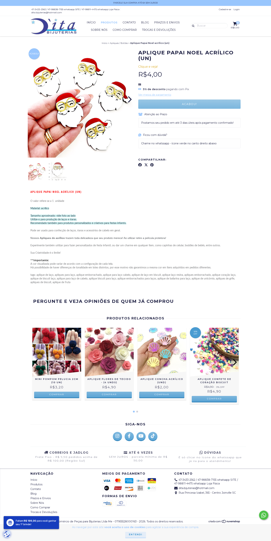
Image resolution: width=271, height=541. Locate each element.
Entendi (135, 534)
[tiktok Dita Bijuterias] (152, 436)
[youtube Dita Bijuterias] (141, 436)
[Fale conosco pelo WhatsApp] (263, 515)
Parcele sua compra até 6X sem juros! (135, 2)
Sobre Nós (99, 30)
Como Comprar (125, 30)
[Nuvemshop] (224, 522)
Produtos (109, 22)
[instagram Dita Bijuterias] (117, 436)
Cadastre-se (225, 9)
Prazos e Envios (167, 22)
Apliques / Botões (119, 43)
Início (91, 22)
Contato (129, 22)
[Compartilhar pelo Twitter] (146, 165)
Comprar (56, 394)
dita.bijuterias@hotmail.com (46, 12)
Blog (145, 22)
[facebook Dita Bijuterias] (129, 436)
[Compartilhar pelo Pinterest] (152, 165)
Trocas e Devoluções (159, 30)
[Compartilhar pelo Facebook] (140, 165)
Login (237, 9)
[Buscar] (192, 25)
